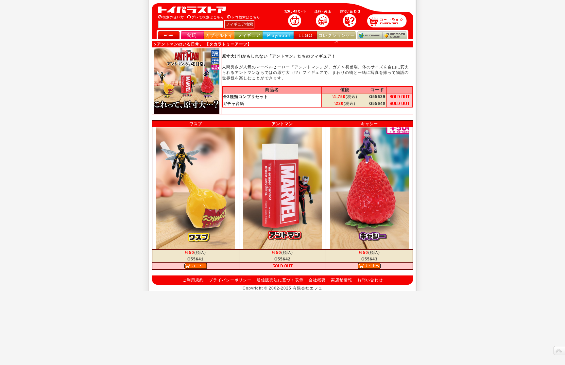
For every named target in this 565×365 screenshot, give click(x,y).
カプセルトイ (219, 35)
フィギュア (248, 35)
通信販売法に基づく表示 (280, 280)
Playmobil (278, 35)
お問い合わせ (370, 280)
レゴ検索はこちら (245, 17)
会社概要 (317, 280)
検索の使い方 (173, 17)
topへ (559, 350)
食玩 (192, 35)
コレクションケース (336, 38)
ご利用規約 (193, 280)
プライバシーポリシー (230, 280)
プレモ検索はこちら (208, 17)
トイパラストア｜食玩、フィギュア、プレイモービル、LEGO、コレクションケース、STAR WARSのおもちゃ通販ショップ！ (194, 10)
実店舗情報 (341, 280)
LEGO (306, 35)
